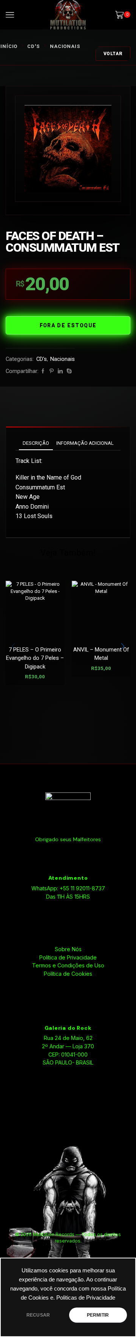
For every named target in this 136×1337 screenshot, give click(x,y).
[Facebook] (43, 371)
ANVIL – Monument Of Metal (101, 653)
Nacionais (65, 46)
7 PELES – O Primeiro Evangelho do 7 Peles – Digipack (35, 658)
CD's (33, 46)
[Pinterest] (51, 371)
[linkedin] (60, 371)
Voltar (113, 53)
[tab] (36, 443)
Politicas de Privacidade (85, 1298)
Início (8, 46)
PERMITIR (98, 1315)
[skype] (68, 371)
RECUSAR (38, 1315)
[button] (122, 646)
